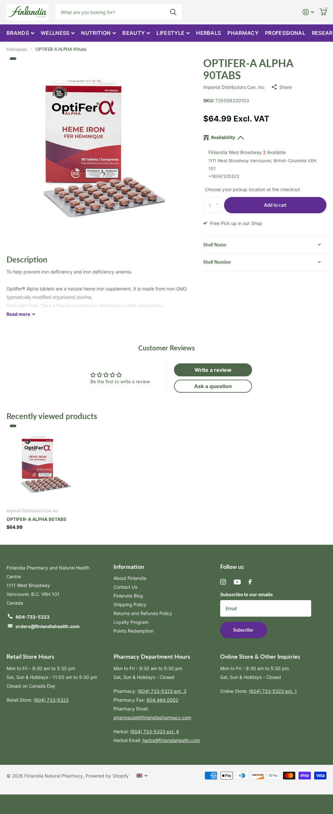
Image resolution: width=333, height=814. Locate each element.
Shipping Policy (129, 604)
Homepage (17, 49)
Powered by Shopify (107, 776)
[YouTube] (237, 582)
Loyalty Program (131, 622)
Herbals (208, 33)
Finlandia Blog (128, 595)
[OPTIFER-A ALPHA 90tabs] (45, 464)
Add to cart (275, 205)
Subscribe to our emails (246, 594)
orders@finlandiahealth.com (48, 626)
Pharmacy (243, 33)
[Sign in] (308, 12)
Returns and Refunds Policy (142, 613)
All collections (20, 33)
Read (18, 314)
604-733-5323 (32, 617)
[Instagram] (223, 582)
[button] (219, 199)
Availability (223, 137)
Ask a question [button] (213, 386)
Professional (285, 33)
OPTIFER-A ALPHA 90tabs (36, 519)
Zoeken (173, 12)
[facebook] (250, 581)
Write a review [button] (213, 370)
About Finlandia (129, 578)
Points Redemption (133, 631)
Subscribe (243, 630)
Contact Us (125, 587)
